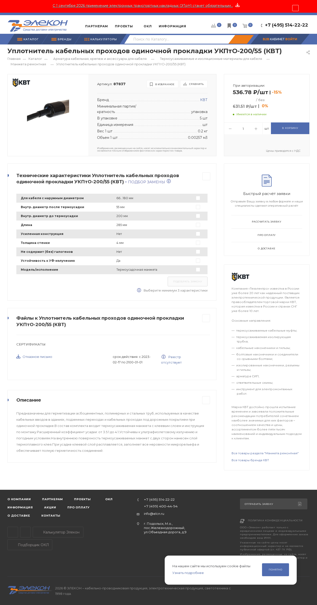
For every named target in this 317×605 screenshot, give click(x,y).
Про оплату (267, 235)
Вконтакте (25, 532)
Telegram (12, 532)
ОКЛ (109, 499)
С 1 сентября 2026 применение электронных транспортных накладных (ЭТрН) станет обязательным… (143, 5)
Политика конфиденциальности (275, 520)
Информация (20, 507)
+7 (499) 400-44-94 (161, 506)
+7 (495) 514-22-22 (286, 25)
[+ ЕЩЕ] (197, 24)
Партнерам (52, 499)
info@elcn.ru (154, 514)
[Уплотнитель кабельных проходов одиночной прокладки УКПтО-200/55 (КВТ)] (48, 111)
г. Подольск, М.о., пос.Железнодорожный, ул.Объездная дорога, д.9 (165, 528)
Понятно (275, 569)
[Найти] (241, 39)
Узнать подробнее (188, 573)
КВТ (204, 100)
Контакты (50, 515)
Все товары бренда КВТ (250, 460)
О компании (19, 499)
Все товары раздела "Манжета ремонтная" (265, 453)
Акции (50, 507)
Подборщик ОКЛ (33, 545)
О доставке (266, 248)
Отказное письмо (37, 357)
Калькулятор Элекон (60, 532)
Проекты (82, 499)
